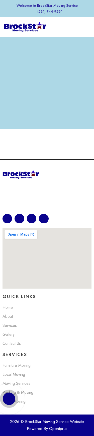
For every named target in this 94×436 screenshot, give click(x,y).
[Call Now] (9, 399)
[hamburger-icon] (84, 27)
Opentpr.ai (58, 429)
